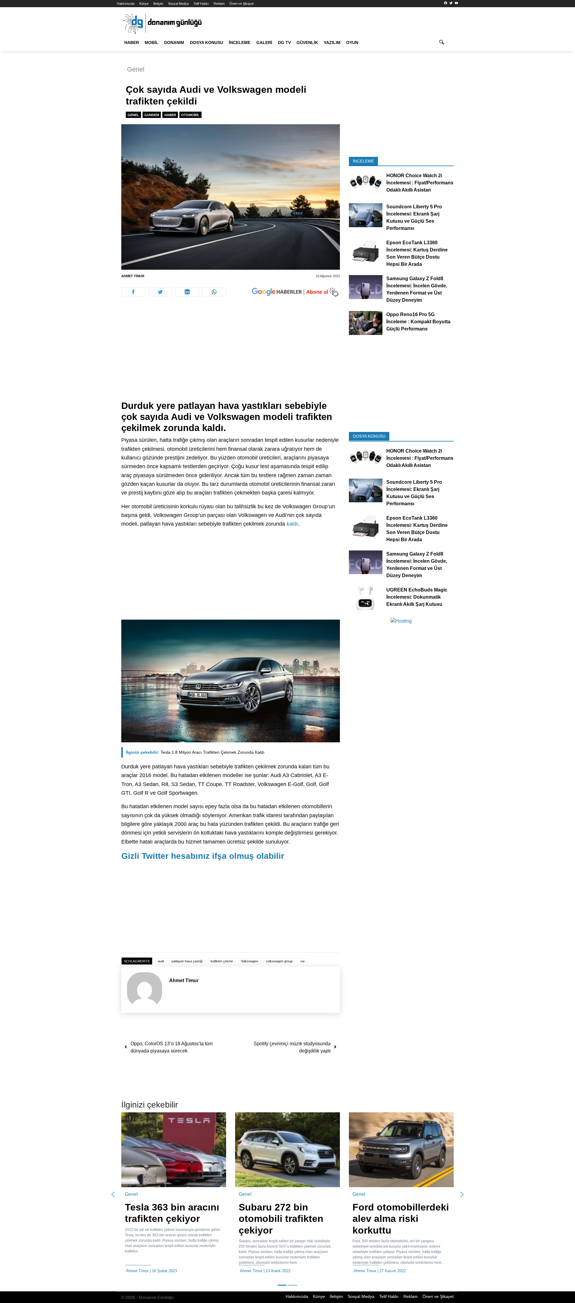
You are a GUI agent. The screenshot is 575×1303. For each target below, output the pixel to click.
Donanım (174, 42)
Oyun (352, 42)
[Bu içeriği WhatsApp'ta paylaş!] (214, 292)
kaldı (292, 524)
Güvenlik (307, 42)
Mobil (151, 42)
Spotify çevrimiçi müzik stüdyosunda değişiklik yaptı (292, 1047)
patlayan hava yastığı (187, 961)
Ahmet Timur (132, 276)
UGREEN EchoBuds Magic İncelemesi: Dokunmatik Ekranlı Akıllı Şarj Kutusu (416, 596)
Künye (144, 3)
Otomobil (190, 115)
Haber (131, 42)
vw (302, 961)
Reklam (219, 3)
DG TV (284, 42)
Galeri (264, 42)
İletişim (158, 3)
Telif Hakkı (201, 3)
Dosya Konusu (206, 42)
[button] (113, 1194)
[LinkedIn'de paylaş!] (187, 292)
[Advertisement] (90, 108)
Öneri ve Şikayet (241, 3)
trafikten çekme (222, 961)
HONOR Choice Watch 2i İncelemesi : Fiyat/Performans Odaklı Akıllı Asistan (419, 182)
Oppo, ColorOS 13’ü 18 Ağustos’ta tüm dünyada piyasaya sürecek (172, 1047)
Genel (135, 69)
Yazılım (332, 42)
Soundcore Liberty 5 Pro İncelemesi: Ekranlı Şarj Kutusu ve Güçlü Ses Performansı (414, 217)
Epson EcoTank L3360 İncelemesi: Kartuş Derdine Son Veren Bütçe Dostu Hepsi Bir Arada (417, 253)
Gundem (151, 115)
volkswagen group (279, 961)
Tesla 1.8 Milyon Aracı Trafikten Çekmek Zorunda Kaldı (195, 752)
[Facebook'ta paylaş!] (133, 292)
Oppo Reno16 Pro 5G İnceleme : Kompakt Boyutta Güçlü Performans (418, 321)
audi (161, 961)
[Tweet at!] (160, 292)
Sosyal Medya (178, 3)
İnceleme (239, 42)
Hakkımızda (125, 3)
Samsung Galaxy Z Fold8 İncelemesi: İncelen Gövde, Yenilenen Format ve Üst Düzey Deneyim (416, 289)
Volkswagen (249, 961)
